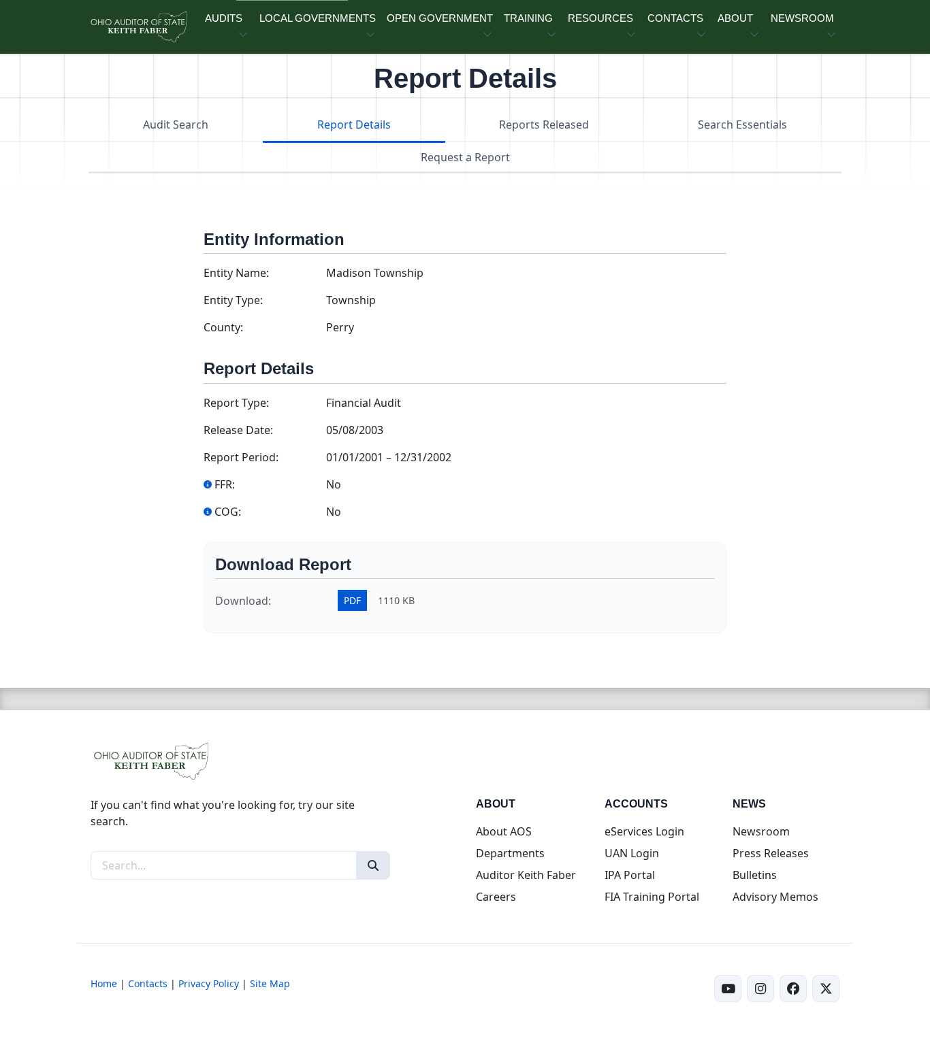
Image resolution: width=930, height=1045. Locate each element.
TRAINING (528, 18)
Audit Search (175, 124)
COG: (227, 511)
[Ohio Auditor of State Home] (138, 27)
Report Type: (236, 402)
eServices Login (644, 831)
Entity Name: (236, 272)
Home (104, 983)
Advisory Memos (775, 896)
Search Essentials (742, 124)
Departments (510, 853)
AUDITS (223, 18)
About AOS (504, 831)
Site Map (270, 983)
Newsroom (761, 831)
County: (223, 327)
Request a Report (465, 157)
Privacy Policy (208, 983)
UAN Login (632, 853)
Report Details (354, 124)
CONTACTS (675, 18)
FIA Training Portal (652, 896)
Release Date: (238, 429)
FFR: (224, 484)
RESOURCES (600, 18)
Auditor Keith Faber (526, 874)
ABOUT (735, 18)
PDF (352, 600)
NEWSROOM (802, 18)
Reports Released (544, 124)
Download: (243, 600)
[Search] (373, 865)
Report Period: (241, 457)
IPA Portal (630, 874)
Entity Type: (233, 300)
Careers (496, 896)
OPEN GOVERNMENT (440, 18)
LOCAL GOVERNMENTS (317, 18)
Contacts (147, 983)
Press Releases (771, 853)
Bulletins (755, 874)
